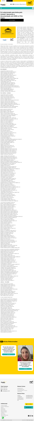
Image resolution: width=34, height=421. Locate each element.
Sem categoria (12, 20)
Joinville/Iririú (19, 396)
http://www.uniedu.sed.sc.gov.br (23, 43)
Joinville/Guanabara (29, 395)
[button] (1, 8)
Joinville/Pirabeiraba (29, 396)
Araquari (18, 395)
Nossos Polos (20, 393)
